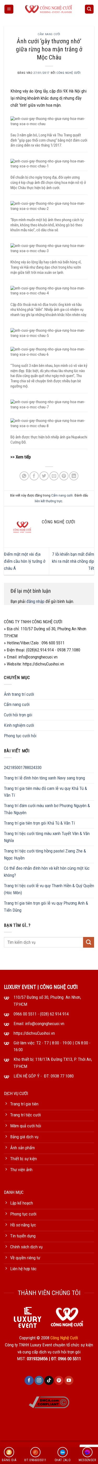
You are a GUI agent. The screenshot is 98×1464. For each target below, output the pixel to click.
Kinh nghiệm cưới (19, 725)
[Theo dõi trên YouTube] (68, 1380)
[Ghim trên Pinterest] (63, 476)
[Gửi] (88, 942)
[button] (8, 9)
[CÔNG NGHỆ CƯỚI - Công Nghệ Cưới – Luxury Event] (49, 9)
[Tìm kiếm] (89, 9)
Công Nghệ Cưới (68, 73)
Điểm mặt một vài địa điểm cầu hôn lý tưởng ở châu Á (24, 561)
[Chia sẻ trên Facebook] (34, 476)
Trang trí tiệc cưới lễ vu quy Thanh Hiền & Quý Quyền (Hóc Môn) (49, 889)
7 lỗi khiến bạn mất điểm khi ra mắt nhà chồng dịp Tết (73, 561)
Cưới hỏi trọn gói (18, 714)
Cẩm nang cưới (49, 34)
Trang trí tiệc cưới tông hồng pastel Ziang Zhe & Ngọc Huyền (45, 854)
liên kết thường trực (48, 501)
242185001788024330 (23, 767)
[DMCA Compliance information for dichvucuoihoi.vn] (49, 1402)
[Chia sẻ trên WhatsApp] (24, 476)
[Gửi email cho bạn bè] (54, 476)
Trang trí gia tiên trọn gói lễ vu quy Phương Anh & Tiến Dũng (46, 906)
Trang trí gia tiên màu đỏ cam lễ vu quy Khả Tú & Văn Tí (45, 792)
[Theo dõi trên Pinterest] (59, 1380)
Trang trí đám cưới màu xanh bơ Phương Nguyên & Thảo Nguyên (47, 809)
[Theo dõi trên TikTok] (49, 1380)
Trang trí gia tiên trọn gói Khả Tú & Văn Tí (39, 823)
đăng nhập (35, 601)
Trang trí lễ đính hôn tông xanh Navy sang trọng (44, 778)
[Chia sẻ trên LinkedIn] (73, 476)
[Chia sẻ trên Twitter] (44, 476)
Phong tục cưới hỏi (20, 735)
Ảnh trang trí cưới (19, 694)
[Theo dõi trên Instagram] (39, 1380)
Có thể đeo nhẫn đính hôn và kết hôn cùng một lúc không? (47, 872)
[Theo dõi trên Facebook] (29, 1380)
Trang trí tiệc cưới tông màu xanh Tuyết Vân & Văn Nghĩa (47, 837)
